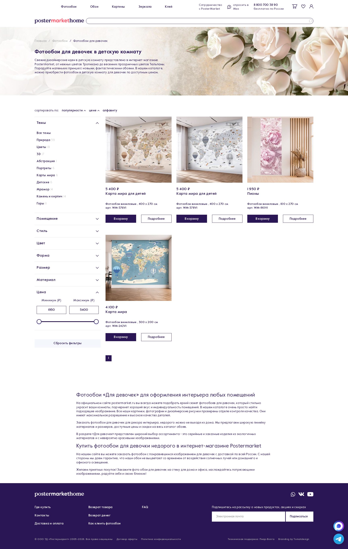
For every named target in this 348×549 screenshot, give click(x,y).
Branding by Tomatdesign (293, 539)
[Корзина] (294, 6)
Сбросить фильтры (68, 343)
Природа (43, 140)
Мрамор (43, 189)
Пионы (253, 194)
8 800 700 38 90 (266, 4)
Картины (118, 6)
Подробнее (156, 218)
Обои (94, 6)
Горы (40, 203)
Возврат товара (100, 507)
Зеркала (145, 6)
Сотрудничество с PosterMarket (210, 7)
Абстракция (46, 161)
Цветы (41, 147)
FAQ (145, 507)
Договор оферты (127, 539)
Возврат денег (99, 515)
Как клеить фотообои (104, 523)
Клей (168, 6)
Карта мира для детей (126, 194)
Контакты (42, 515)
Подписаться (299, 516)
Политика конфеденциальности (161, 539)
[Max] (339, 526)
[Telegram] (339, 539)
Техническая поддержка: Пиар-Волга (251, 539)
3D (39, 154)
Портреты (44, 168)
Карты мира (46, 175)
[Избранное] (303, 6)
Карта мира (116, 312)
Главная (41, 40)
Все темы (44, 133)
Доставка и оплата (49, 523)
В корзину (121, 218)
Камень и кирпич (49, 196)
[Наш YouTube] (310, 494)
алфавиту (110, 110)
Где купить (43, 507)
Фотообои (69, 6)
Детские (43, 182)
